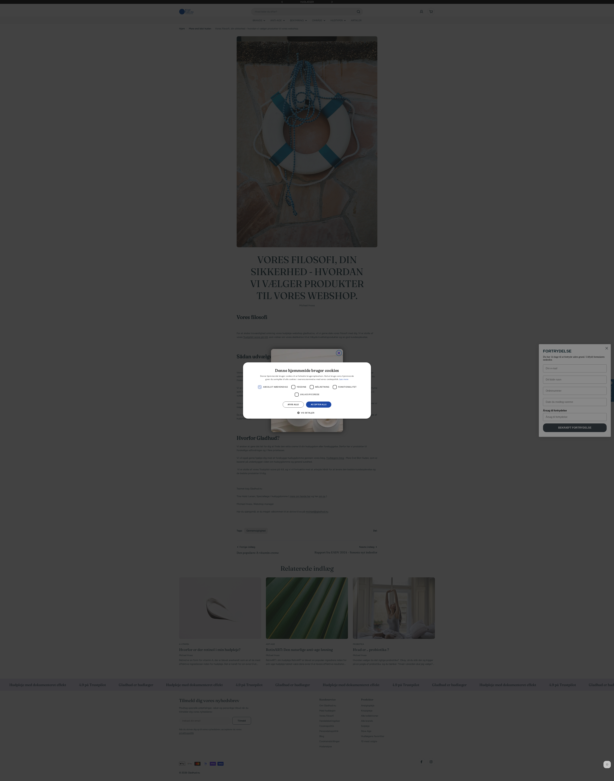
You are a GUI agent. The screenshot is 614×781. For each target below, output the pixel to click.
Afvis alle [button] (293, 404)
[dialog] (307, 390)
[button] (307, 413)
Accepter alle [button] (319, 404)
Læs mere (343, 379)
